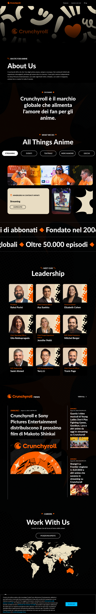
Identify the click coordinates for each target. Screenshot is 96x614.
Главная (65, 3)
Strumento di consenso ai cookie (27, 604)
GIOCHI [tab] (87, 153)
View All (81, 397)
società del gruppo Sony (19, 612)
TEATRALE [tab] (48, 153)
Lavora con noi (76, 3)
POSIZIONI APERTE (48, 536)
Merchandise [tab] (67, 153)
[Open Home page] (14, 3)
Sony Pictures (6, 612)
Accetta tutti (71, 604)
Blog (85, 3)
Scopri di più (17, 207)
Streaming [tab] (10, 153)
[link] (35, 441)
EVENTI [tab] (29, 153)
